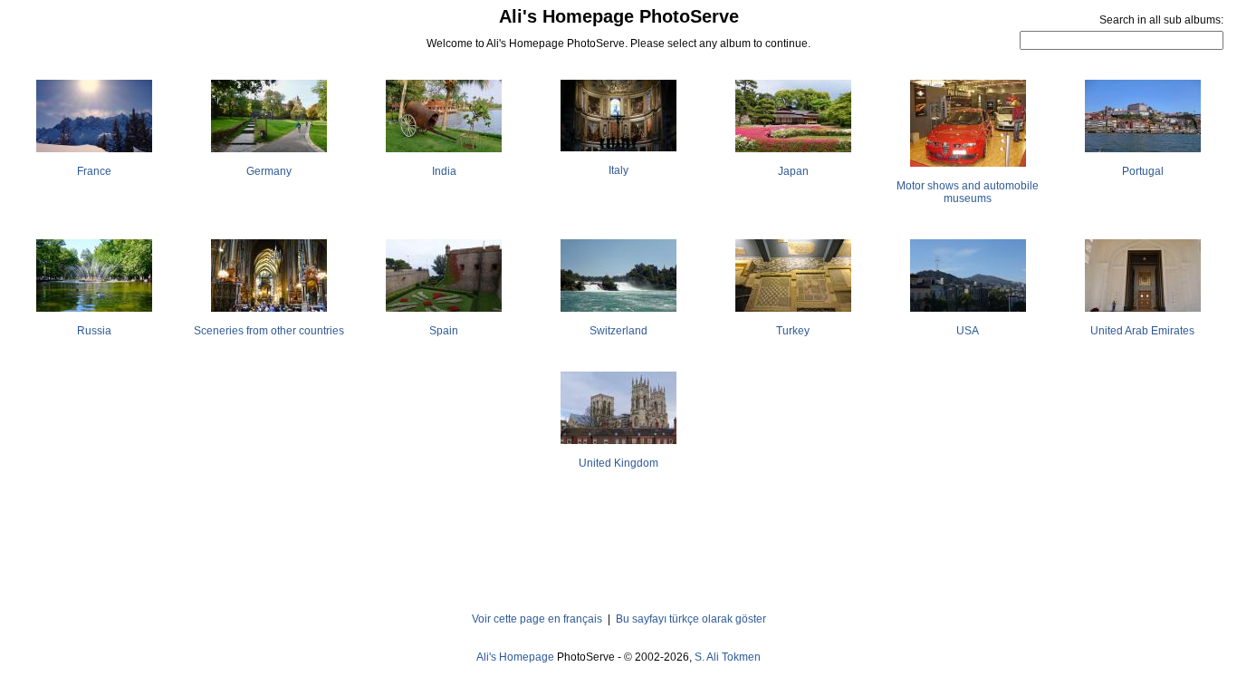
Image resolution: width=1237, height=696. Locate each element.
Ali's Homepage (515, 657)
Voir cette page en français (537, 619)
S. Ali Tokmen (728, 657)
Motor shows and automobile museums (968, 192)
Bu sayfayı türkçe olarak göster (691, 619)
